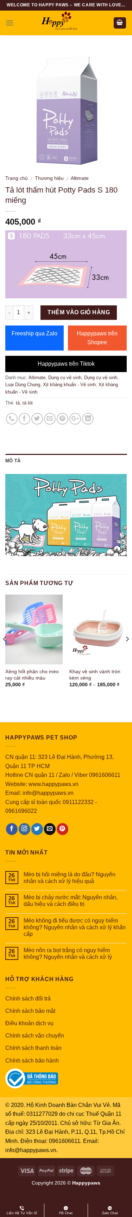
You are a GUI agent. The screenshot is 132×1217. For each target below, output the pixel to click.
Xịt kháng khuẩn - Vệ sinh (69, 384)
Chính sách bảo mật (30, 1011)
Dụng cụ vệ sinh (64, 377)
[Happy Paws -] (66, 23)
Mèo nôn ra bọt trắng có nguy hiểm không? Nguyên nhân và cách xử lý (68, 953)
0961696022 (21, 811)
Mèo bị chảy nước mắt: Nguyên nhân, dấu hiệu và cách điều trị (71, 900)
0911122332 (78, 802)
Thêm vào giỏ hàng (79, 312)
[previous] (4, 653)
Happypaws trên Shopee (97, 338)
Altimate (80, 178)
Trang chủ (16, 178)
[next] (127, 653)
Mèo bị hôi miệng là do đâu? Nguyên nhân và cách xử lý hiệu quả (69, 877)
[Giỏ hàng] (120, 23)
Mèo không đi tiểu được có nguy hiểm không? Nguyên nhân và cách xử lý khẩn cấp (75, 927)
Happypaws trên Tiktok (66, 364)
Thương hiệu (49, 178)
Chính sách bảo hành (32, 1061)
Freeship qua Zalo (34, 333)
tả (18, 403)
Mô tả (12, 460)
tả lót (28, 403)
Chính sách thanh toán (33, 1048)
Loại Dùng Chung (22, 384)
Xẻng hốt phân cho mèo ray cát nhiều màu (32, 675)
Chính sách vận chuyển (34, 1036)
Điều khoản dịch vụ (29, 1023)
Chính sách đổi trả (28, 999)
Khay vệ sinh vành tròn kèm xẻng (94, 675)
